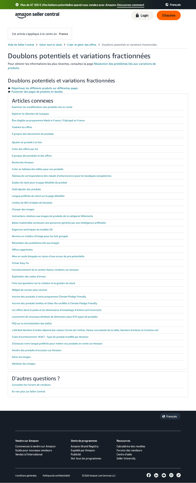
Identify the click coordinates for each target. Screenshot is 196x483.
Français (171, 416)
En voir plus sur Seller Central (28, 391)
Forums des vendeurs (129, 450)
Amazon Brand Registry (85, 446)
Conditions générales (26, 475)
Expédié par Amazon (83, 450)
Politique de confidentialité (56, 475)
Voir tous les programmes (86, 458)
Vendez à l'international (28, 454)
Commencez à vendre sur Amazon (35, 446)
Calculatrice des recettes (131, 446)
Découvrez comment (130, 5)
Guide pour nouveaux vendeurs (33, 450)
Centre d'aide (124, 454)
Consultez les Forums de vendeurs (31, 384)
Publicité (76, 454)
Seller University (126, 458)
